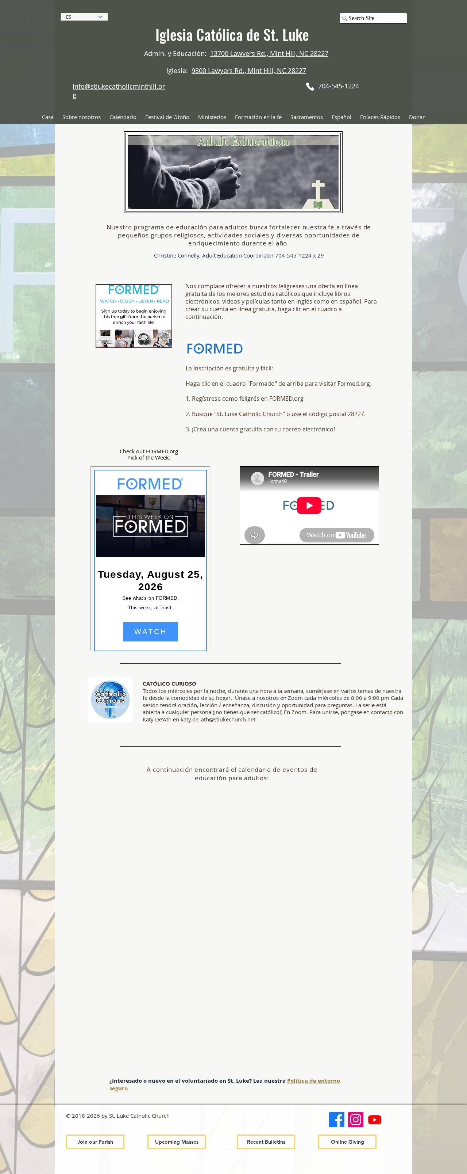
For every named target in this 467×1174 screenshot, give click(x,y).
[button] (81, 117)
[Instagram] (355, 1119)
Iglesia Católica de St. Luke (232, 34)
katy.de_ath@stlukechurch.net (218, 719)
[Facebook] (336, 1119)
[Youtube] (374, 1119)
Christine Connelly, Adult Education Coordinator (214, 255)
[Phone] (309, 86)
